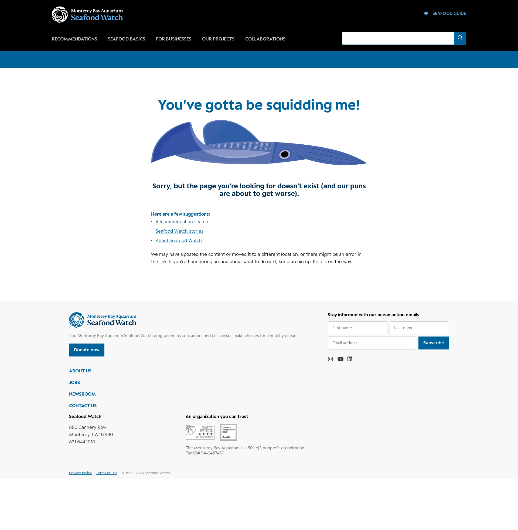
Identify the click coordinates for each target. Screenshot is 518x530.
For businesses (173, 39)
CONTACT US (83, 405)
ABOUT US (80, 370)
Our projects (218, 39)
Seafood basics (126, 39)
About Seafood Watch (179, 240)
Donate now (87, 349)
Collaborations (265, 39)
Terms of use (106, 473)
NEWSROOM (82, 394)
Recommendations (74, 39)
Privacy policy (80, 473)
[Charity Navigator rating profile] (200, 431)
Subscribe (433, 342)
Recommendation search (182, 221)
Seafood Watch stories (179, 231)
